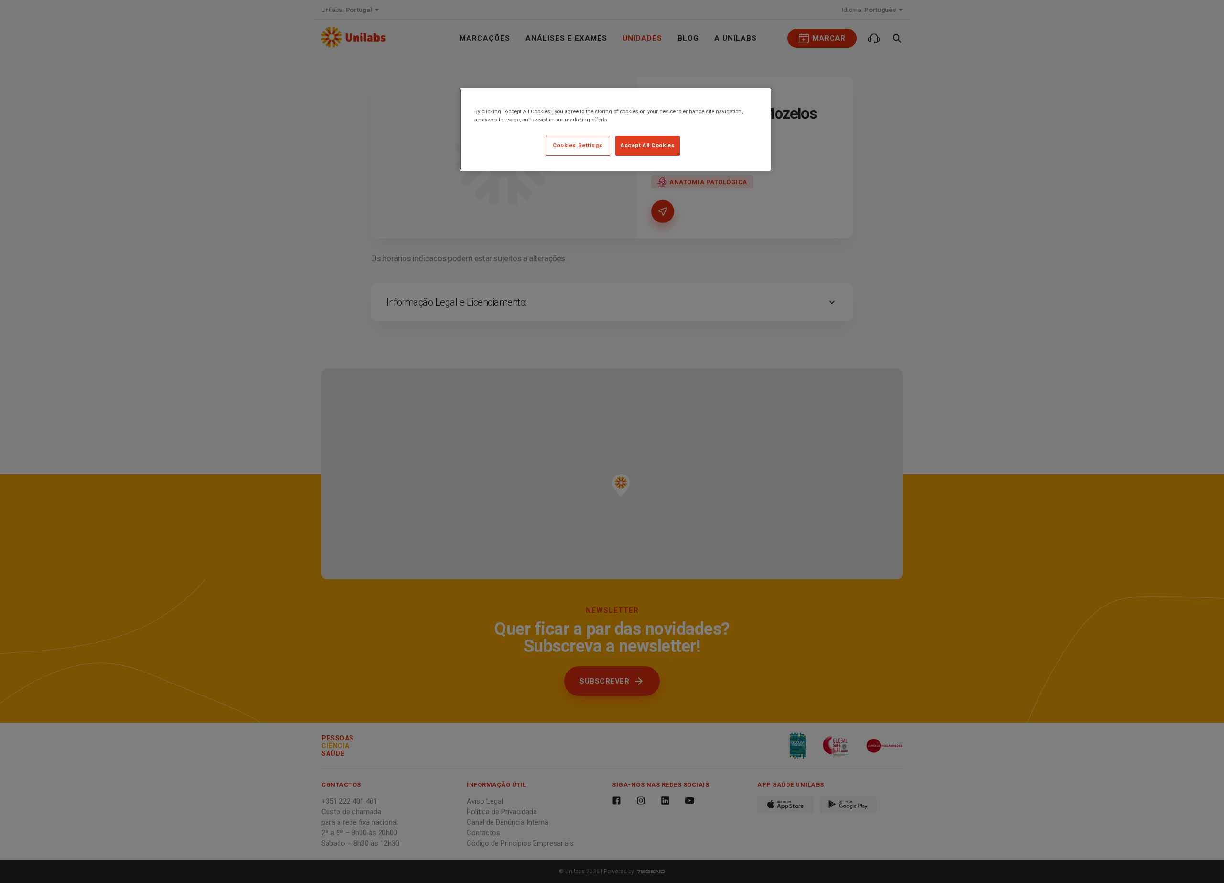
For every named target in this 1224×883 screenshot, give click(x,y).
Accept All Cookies (648, 145)
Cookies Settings (577, 145)
